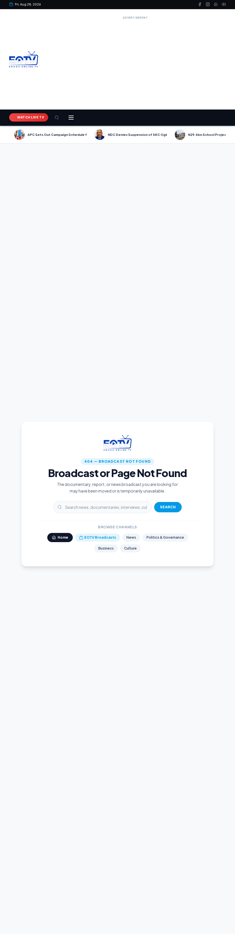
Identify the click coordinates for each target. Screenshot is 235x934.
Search (168, 507)
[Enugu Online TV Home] (23, 59)
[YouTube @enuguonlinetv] (224, 4)
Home (63, 537)
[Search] (57, 117)
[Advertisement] (135, 61)
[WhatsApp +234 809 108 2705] (216, 4)
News (131, 537)
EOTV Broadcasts (100, 537)
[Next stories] (228, 134)
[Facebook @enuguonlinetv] (200, 4)
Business (106, 548)
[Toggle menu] (71, 117)
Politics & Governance (165, 537)
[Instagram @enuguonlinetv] (208, 4)
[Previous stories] (6, 134)
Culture (130, 548)
